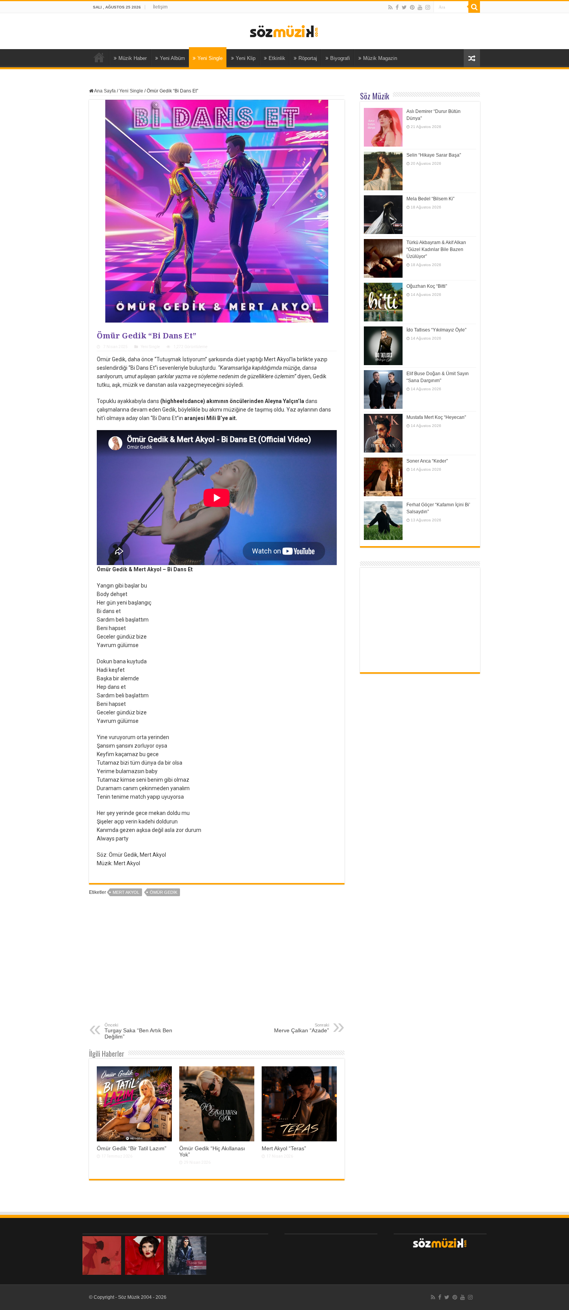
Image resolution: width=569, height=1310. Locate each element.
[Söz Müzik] (284, 30)
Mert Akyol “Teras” (284, 1148)
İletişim (160, 7)
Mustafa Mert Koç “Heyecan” (436, 417)
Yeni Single (210, 58)
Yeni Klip (245, 58)
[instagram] (428, 7)
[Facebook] (397, 7)
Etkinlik (277, 58)
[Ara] (474, 7)
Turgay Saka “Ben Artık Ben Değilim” (138, 1031)
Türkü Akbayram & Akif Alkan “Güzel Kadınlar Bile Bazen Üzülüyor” (436, 249)
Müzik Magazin (380, 58)
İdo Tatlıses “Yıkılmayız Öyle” (436, 330)
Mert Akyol (126, 892)
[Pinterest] (412, 7)
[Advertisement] (216, 964)
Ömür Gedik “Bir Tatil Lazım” (131, 1148)
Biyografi (340, 58)
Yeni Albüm (172, 58)
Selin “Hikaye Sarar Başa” (433, 155)
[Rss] (390, 7)
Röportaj (307, 58)
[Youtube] (420, 7)
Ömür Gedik (163, 892)
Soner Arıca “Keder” (427, 461)
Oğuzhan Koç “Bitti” (426, 286)
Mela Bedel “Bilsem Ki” (430, 199)
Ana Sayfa (99, 57)
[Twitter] (404, 7)
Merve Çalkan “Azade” (301, 1028)
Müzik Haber (132, 58)
